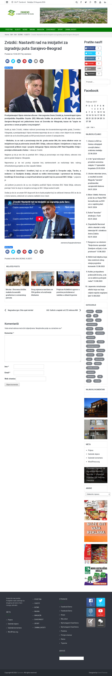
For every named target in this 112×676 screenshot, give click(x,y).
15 (93, 115)
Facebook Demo (66, 607)
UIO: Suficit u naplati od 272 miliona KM (62, 310)
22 (93, 118)
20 (87, 118)
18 (101, 115)
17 (98, 115)
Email (7, 373)
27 (87, 121)
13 (87, 115)
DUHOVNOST (50, 29)
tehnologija (99, 359)
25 (101, 118)
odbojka (90, 350)
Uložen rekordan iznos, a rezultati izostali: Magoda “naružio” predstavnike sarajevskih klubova (97, 180)
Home (7, 34)
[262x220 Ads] (95, 509)
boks (98, 320)
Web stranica (10, 379)
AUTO (99, 311)
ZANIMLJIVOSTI (70, 29)
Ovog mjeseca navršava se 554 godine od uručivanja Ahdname (42, 292)
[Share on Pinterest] (24, 62)
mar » (93, 127)
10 (98, 112)
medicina (90, 342)
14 (90, 115)
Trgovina (64, 643)
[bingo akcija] (95, 574)
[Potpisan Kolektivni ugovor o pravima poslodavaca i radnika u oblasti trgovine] (68, 278)
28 (90, 121)
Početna (64, 631)
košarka (99, 329)
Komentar (9, 333)
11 (101, 112)
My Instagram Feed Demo (70, 623)
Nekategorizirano (93, 346)
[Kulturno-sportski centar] (95, 406)
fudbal (90, 329)
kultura (90, 333)
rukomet (90, 355)
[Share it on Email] (36, 62)
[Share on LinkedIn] (19, 62)
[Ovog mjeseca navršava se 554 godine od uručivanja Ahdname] (42, 278)
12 (104, 112)
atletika (90, 311)
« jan (87, 127)
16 (95, 115)
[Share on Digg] (30, 62)
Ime (7, 367)
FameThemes (102, 672)
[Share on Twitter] (13, 62)
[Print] (42, 62)
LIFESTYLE (100, 333)
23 (95, 118)
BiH (11, 34)
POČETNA (9, 29)
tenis (89, 363)
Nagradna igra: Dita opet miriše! (20, 310)
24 (98, 118)
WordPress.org (94, 462)
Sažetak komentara (95, 458)
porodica (101, 350)
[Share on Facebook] (7, 62)
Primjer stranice (66, 635)
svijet (89, 359)
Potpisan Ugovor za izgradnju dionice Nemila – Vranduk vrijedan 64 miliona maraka (95, 474)
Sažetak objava (94, 454)
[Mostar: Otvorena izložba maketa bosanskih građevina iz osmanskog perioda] (17, 278)
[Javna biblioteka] (95, 428)
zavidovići (91, 372)
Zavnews (20, 672)
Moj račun (64, 619)
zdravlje (97, 381)
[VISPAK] (95, 553)
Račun (63, 639)
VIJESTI (17, 29)
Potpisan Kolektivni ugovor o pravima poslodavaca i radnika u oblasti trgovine (68, 292)
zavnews (27, 54)
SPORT (60, 29)
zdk (100, 376)
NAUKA (32, 29)
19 (104, 115)
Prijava (90, 450)
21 (90, 118)
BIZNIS (25, 29)
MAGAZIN (40, 29)
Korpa (63, 615)
